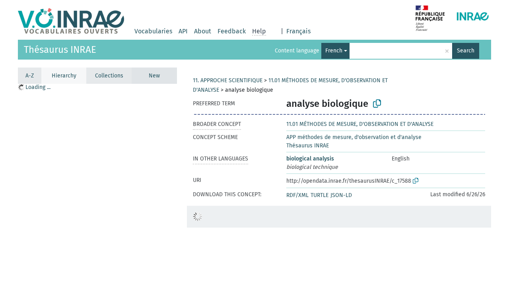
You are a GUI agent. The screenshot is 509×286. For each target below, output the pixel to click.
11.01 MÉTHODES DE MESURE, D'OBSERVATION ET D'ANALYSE (359, 124)
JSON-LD (341, 195)
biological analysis (310, 158)
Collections (109, 75)
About (202, 31)
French (333, 50)
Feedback (232, 31)
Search (465, 50)
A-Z (29, 75)
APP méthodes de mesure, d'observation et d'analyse (354, 137)
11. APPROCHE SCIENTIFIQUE (227, 80)
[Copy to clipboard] (377, 104)
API (183, 31)
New (154, 75)
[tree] (97, 184)
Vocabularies (153, 31)
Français (298, 31)
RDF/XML (297, 195)
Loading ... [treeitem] (38, 87)
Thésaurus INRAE (60, 49)
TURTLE (319, 195)
